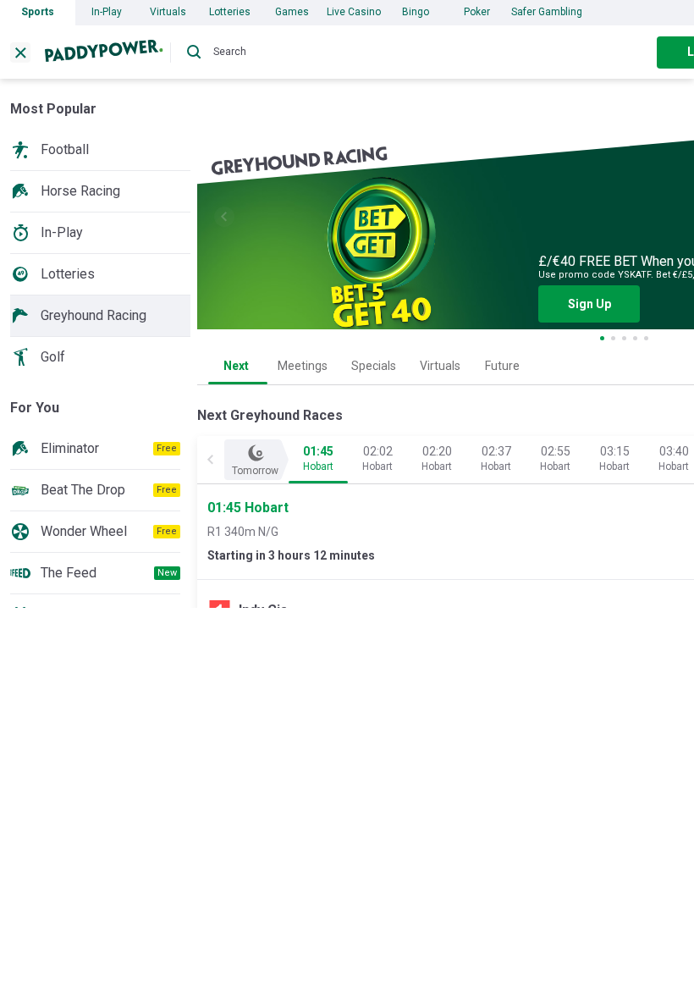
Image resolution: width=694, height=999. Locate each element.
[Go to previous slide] (224, 217)
